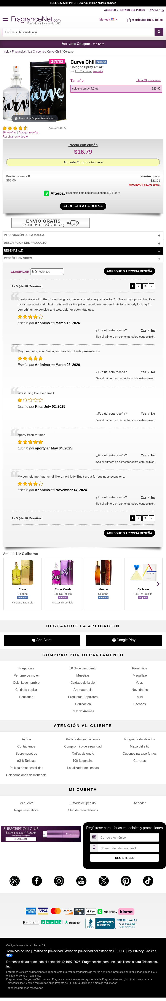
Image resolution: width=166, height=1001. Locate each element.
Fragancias (19, 51)
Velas (140, 682)
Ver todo (20, 554)
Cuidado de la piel (82, 682)
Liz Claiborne (36, 51)
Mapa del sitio (139, 746)
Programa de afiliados (139, 739)
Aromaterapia (83, 689)
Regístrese (124, 858)
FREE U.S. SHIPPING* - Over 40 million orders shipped (83, 3)
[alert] (110, 19)
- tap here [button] (83, 44)
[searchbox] (79, 32)
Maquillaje (140, 675)
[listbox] (117, 89)
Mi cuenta (26, 803)
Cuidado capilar (26, 689)
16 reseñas (10, 132)
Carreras (139, 760)
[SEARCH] (159, 32)
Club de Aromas (83, 711)
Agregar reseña (28, 132)
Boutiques (26, 697)
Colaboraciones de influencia (26, 775)
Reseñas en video (18, 258)
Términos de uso (18, 951)
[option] (116, 89)
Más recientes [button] (41, 271)
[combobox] (83, 32)
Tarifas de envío (83, 753)
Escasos (139, 704)
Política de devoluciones (83, 739)
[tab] (83, 235)
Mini (140, 697)
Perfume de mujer (26, 675)
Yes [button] (143, 330)
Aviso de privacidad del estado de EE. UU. (95, 951)
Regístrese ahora (26, 810)
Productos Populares (83, 697)
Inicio (6, 51)
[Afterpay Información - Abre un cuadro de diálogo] (55, 192)
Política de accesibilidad (26, 768)
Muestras (83, 675)
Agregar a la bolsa (83, 206)
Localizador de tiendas (83, 768)
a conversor (149, 80)
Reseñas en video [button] (14, 136)
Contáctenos (26, 746)
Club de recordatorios (83, 810)
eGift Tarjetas (26, 760)
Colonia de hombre (26, 682)
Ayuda (154, 10)
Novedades (140, 689)
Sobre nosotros (26, 753)
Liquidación (83, 704)
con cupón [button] (83, 145)
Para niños (139, 668)
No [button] (153, 330)
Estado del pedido (132, 10)
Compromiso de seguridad (83, 746)
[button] (7, 19)
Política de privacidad (48, 951)
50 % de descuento (82, 668)
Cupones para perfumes (140, 753)
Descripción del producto (25, 242)
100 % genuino (83, 760)
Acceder (110, 10)
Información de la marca (24, 235)
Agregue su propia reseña (129, 271)
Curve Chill (54, 51)
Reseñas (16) (13, 250)
